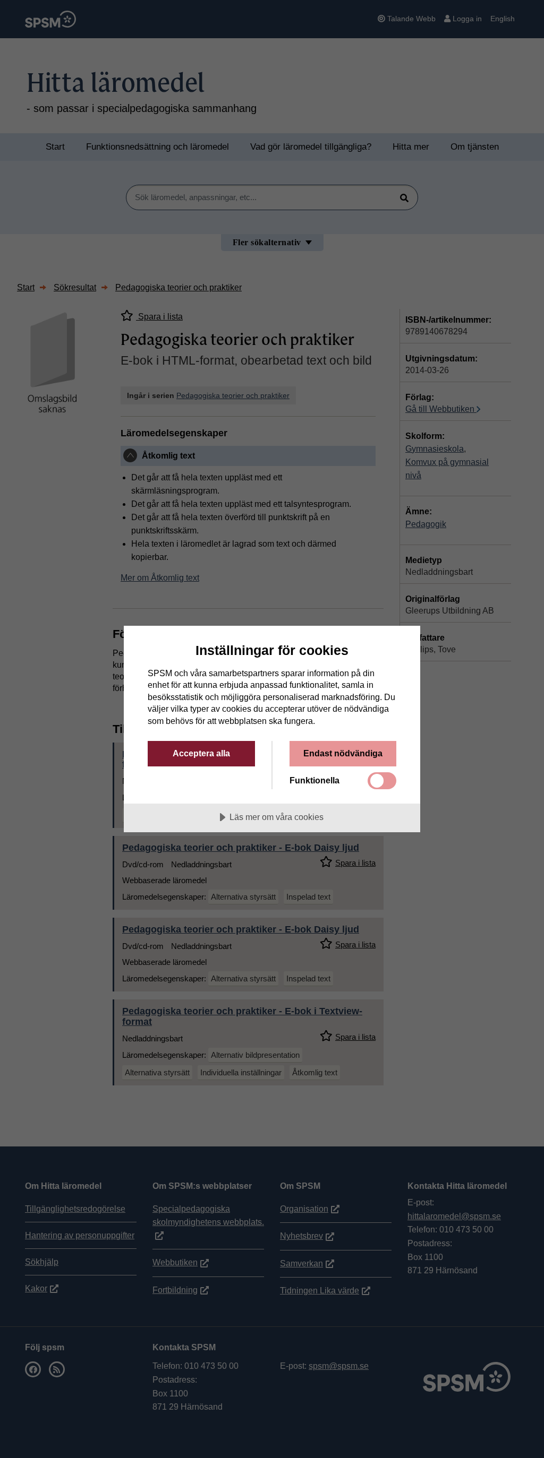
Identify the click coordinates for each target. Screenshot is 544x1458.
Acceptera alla (201, 753)
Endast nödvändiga (342, 753)
